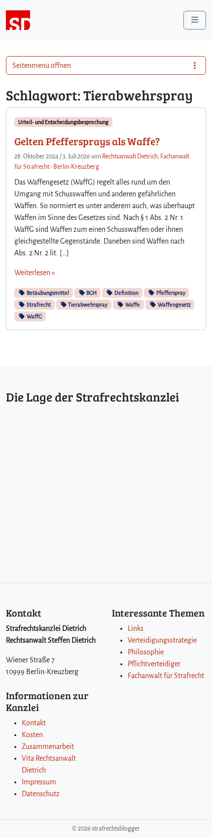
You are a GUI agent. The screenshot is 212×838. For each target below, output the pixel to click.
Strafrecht (38, 305)
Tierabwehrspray (87, 305)
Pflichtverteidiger (154, 664)
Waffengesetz (174, 305)
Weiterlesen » (34, 273)
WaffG (34, 316)
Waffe (132, 305)
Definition (126, 293)
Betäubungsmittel (47, 293)
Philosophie (146, 652)
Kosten (32, 735)
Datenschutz (41, 794)
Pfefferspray (170, 293)
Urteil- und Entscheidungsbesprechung (63, 122)
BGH (91, 293)
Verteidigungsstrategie (162, 640)
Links (135, 628)
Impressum (39, 782)
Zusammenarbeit (48, 746)
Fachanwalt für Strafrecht (166, 676)
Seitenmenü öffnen (41, 65)
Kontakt (34, 723)
